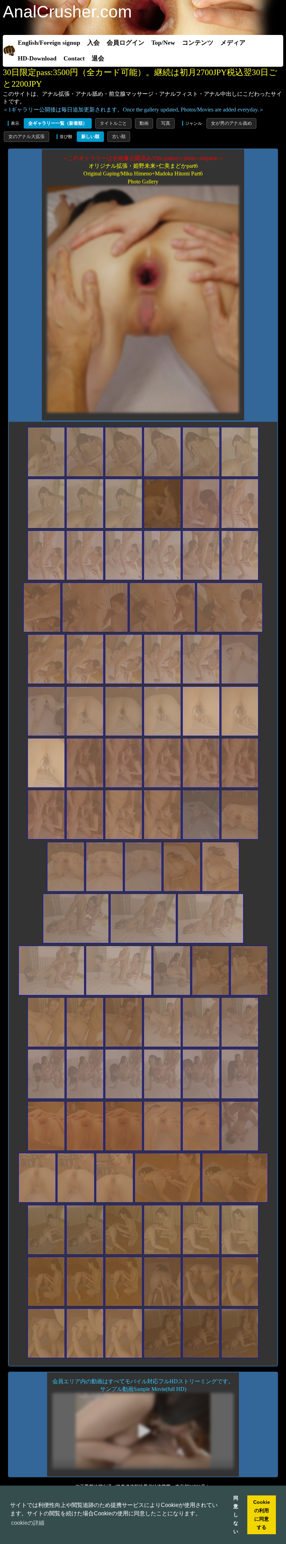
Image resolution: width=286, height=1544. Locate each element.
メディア (233, 42)
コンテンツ (197, 42)
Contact (74, 58)
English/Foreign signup (49, 42)
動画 (144, 123)
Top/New (163, 42)
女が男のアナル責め (231, 123)
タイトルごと (113, 123)
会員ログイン (125, 42)
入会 (93, 42)
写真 (165, 123)
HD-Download (37, 58)
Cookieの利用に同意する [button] (261, 1514)
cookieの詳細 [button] (27, 1523)
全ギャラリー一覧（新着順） (57, 123)
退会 (98, 58)
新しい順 (90, 136)
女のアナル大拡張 (26, 136)
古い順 (119, 136)
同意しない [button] (235, 1514)
